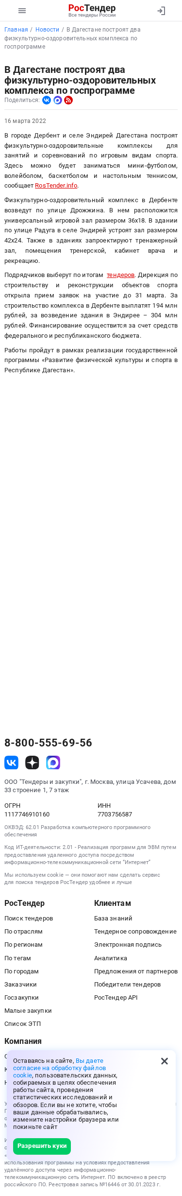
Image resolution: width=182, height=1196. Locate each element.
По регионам (23, 944)
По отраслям (23, 931)
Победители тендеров (127, 984)
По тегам (17, 958)
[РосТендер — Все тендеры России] (92, 10)
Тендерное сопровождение (135, 931)
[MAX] (57, 100)
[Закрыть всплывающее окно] (164, 1061)
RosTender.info (56, 185)
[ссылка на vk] (11, 763)
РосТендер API (116, 997)
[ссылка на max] (53, 763)
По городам (21, 971)
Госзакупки (21, 997)
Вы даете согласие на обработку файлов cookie (59, 1068)
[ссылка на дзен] (32, 763)
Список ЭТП (22, 1023)
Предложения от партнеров (136, 971)
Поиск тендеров (28, 918)
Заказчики (20, 984)
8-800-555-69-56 (48, 743)
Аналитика (110, 958)
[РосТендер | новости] (68, 100)
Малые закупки (28, 1010)
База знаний (113, 918)
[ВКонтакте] (46, 100)
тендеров (120, 274)
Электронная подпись (128, 944)
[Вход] (161, 10)
